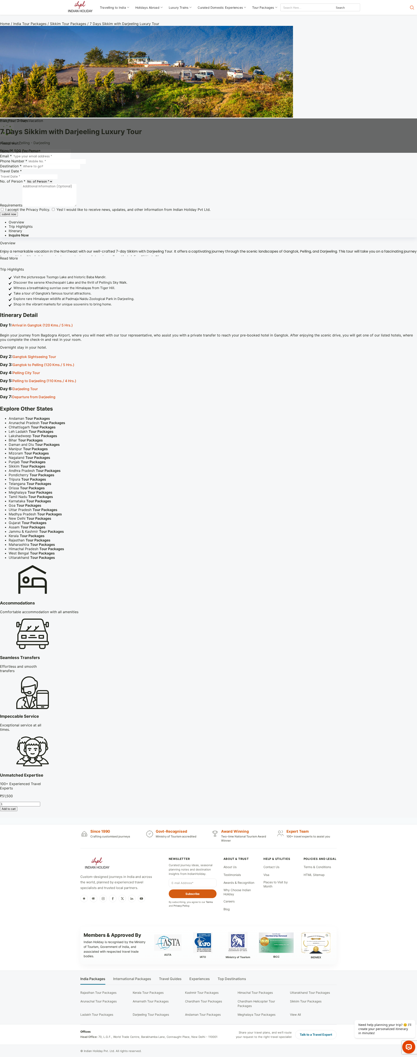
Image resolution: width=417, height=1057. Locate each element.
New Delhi (30, 518)
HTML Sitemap (314, 875)
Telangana (30, 483)
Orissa (27, 488)
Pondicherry (31, 475)
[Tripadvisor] (93, 898)
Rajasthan (29, 540)
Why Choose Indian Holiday (237, 892)
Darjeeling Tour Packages (151, 1014)
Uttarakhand (32, 557)
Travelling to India (113, 7)
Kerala (27, 536)
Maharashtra (32, 544)
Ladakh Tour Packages (96, 1014)
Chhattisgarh (32, 427)
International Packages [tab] (132, 979)
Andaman (29, 418)
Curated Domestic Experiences (220, 7)
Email (6, 156)
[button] (208, 325)
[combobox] (300, 7)
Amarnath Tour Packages (151, 1001)
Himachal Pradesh (36, 549)
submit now (9, 214)
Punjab (27, 462)
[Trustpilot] (84, 898)
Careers (229, 901)
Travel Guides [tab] (170, 979)
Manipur (28, 449)
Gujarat (27, 523)
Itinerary (15, 231)
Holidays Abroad (147, 7)
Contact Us (271, 867)
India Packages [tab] (92, 979)
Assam (27, 527)
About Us (230, 867)
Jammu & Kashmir (36, 531)
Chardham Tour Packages (203, 1001)
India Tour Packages (29, 24)
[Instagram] (103, 898)
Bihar (26, 440)
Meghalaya (30, 492)
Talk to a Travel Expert (316, 1034)
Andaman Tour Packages (203, 1014)
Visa (266, 875)
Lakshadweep (33, 436)
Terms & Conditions (317, 867)
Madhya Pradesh (35, 514)
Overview (16, 222)
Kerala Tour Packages (148, 992)
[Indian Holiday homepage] (97, 864)
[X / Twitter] (122, 898)
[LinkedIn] (132, 898)
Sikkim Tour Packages (68, 24)
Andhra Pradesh (35, 470)
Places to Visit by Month (275, 884)
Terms (209, 902)
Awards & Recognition (238, 882)
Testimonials (232, 875)
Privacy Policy (37, 209)
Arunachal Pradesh (37, 423)
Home (5, 24)
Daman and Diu (34, 444)
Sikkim (27, 466)
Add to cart (9, 809)
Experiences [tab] (199, 979)
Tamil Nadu (31, 496)
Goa (25, 505)
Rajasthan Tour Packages (98, 992)
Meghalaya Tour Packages (256, 1014)
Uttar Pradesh (33, 510)
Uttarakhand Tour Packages (310, 992)
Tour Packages (263, 7)
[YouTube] (141, 898)
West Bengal (32, 553)
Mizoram (29, 453)
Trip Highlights (21, 226)
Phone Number (13, 161)
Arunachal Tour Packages (98, 1001)
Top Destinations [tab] (232, 979)
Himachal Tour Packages (255, 992)
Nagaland (29, 457)
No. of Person (12, 181)
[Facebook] (112, 898)
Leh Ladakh (31, 431)
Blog (226, 909)
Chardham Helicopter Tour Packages (256, 1003)
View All (295, 1014)
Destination (11, 166)
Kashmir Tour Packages (201, 992)
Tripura (27, 479)
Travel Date (11, 171)
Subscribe (192, 894)
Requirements (11, 205)
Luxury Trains (179, 7)
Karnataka (30, 501)
